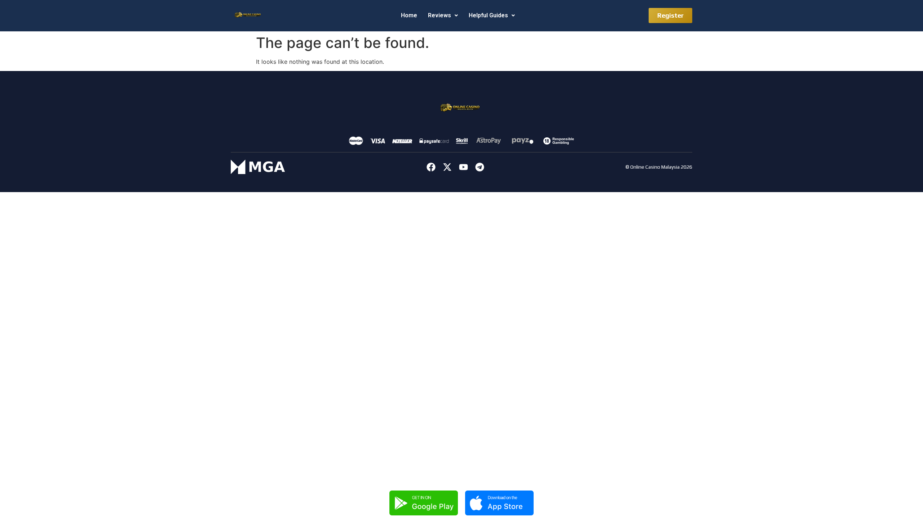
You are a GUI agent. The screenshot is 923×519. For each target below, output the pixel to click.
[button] (443, 15)
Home (409, 15)
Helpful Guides (488, 15)
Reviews (439, 15)
